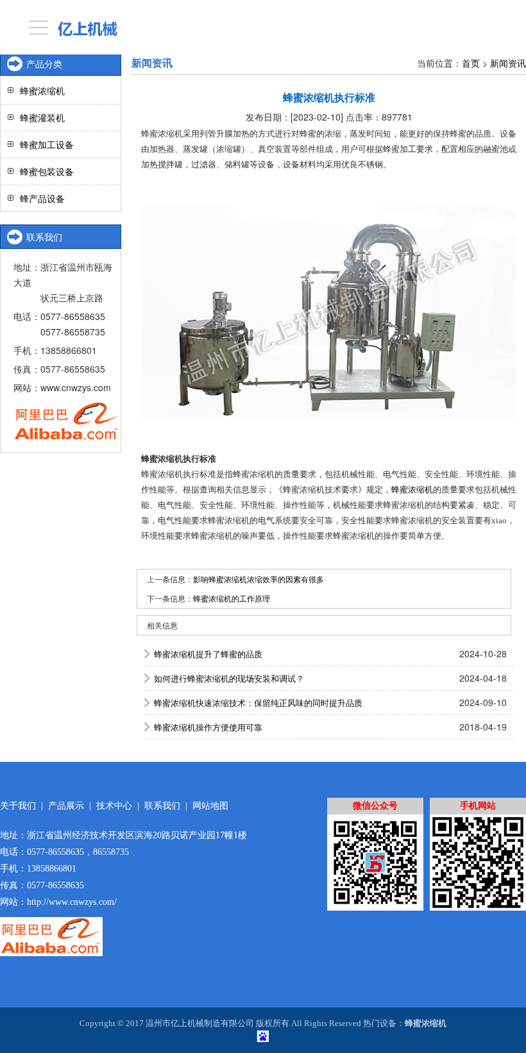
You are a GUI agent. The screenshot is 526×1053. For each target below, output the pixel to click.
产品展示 (66, 806)
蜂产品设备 (42, 198)
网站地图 (210, 806)
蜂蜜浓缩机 (412, 489)
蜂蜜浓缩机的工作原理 (231, 598)
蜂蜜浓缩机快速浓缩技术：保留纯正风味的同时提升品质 (258, 702)
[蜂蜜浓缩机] (328, 312)
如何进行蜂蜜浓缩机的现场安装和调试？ (229, 678)
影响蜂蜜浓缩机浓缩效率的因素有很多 (258, 578)
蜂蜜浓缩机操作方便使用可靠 (208, 727)
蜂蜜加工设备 (47, 144)
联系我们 (162, 806)
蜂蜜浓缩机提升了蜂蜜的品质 (208, 654)
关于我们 (18, 806)
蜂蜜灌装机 (42, 117)
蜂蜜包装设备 (47, 171)
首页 (471, 62)
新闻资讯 (508, 62)
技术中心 (114, 806)
